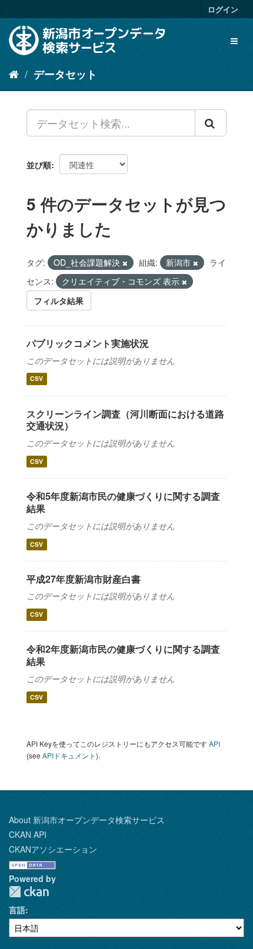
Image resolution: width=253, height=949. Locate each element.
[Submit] (211, 122)
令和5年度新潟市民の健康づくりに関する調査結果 (123, 502)
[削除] (125, 263)
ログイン (223, 9)
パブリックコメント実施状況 (87, 343)
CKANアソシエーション (53, 849)
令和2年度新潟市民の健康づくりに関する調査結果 (123, 655)
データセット (65, 74)
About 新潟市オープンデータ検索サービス (87, 820)
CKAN (29, 891)
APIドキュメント (69, 755)
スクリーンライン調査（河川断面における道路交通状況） (125, 420)
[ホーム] (14, 73)
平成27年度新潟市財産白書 (83, 579)
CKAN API (27, 834)
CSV (36, 379)
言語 (17, 909)
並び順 (38, 165)
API (214, 743)
